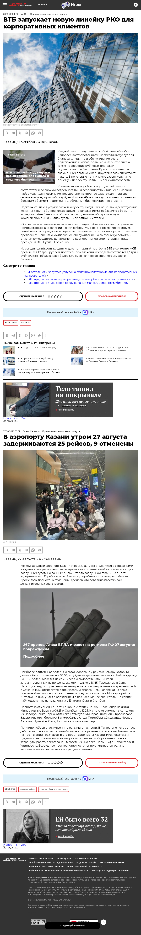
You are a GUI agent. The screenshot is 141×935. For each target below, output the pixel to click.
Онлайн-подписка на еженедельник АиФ (50, 863)
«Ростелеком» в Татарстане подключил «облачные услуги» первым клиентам (107, 349)
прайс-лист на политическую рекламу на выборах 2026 (58, 871)
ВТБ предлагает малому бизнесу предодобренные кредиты (35, 360)
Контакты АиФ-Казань (112, 863)
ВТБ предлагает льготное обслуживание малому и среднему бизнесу (78, 282)
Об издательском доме (40, 859)
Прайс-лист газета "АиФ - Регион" (45, 867)
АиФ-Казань (9, 542)
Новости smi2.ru (14, 418)
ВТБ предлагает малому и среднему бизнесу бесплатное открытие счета (80, 279)
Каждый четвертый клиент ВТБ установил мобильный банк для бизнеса (108, 360)
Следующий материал (73, 925)
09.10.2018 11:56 (10, 14)
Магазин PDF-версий (86, 859)
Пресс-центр (64, 859)
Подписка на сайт (86, 863)
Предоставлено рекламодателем (21, 124)
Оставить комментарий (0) (112, 296)
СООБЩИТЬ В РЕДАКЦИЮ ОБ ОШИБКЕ (111, 871)
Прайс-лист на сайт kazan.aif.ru (84, 867)
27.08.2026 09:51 (11, 431)
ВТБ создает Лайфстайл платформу (37, 347)
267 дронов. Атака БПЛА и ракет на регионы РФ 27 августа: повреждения (79, 647)
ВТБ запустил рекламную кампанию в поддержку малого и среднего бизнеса (39, 371)
